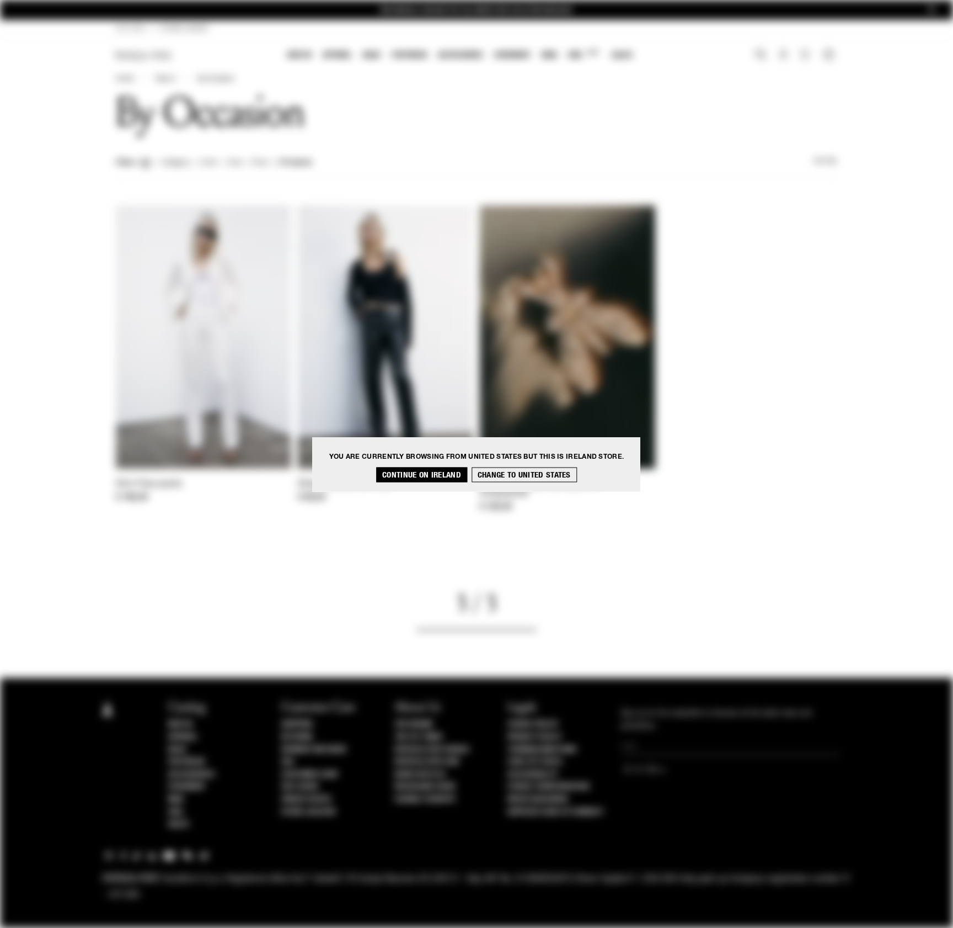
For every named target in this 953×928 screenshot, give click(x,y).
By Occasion (216, 79)
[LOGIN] (783, 55)
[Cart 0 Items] (830, 55)
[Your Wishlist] (806, 57)
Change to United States (524, 474)
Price (259, 163)
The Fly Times (418, 737)
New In (299, 55)
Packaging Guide (425, 787)
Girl (583, 54)
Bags (372, 55)
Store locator (308, 812)
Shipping (297, 724)
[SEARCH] (761, 55)
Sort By (825, 161)
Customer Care (310, 774)
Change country (425, 799)
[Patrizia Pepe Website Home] (143, 55)
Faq (287, 762)
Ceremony (512, 55)
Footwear (409, 55)
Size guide (300, 787)
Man (549, 55)
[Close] (931, 10)
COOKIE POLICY (533, 724)
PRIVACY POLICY (534, 737)
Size (234, 163)
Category (176, 163)
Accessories (460, 55)
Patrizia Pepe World (431, 750)
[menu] (460, 56)
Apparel (337, 55)
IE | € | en (130, 28)
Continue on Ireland (421, 474)
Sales (622, 55)
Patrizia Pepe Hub (426, 762)
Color (208, 163)
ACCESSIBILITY (532, 774)
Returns (297, 737)
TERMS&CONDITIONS (541, 750)
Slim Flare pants (149, 484)
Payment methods (313, 750)
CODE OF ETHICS (534, 762)
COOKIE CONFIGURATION (548, 787)
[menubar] (460, 56)
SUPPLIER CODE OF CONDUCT (555, 812)
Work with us (419, 774)
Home (124, 79)
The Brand (413, 724)
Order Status (306, 799)
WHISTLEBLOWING (537, 799)
